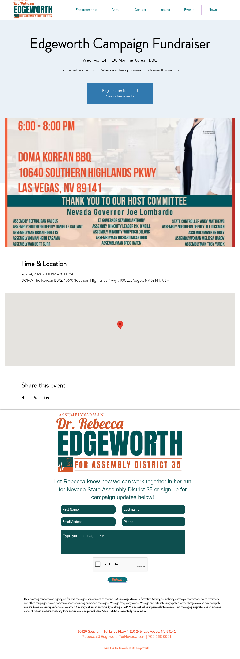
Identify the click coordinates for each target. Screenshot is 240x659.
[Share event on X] (35, 397)
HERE (112, 611)
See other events (120, 96)
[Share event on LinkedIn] (46, 397)
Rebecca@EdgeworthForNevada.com (113, 637)
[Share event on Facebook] (23, 397)
